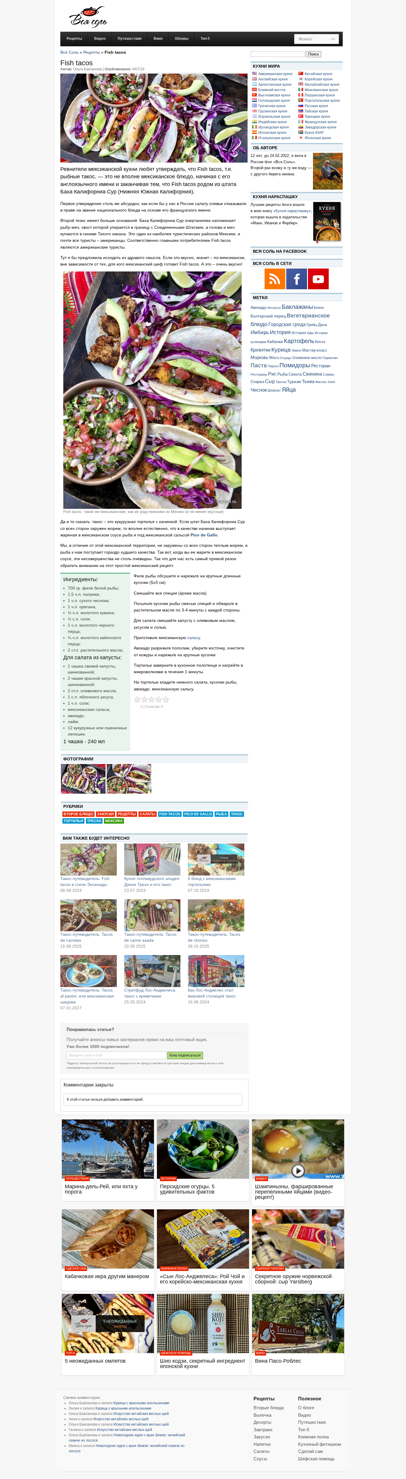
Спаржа (257, 381)
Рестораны (259, 374)
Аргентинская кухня (275, 84)
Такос (237, 814)
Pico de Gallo (198, 814)
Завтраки (263, 1429)
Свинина (312, 373)
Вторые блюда (269, 1407)
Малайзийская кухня (322, 84)
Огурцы (285, 358)
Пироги (273, 366)
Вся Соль (69, 52)
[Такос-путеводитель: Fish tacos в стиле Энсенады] (88, 859)
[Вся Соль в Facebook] (297, 288)
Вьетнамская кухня (274, 95)
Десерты (262, 1422)
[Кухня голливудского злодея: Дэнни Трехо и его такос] (152, 859)
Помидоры (294, 365)
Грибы (311, 325)
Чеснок (259, 390)
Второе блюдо (78, 814)
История (280, 332)
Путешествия (77, 1178)
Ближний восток (271, 90)
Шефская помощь (176, 1353)
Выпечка (262, 1415)
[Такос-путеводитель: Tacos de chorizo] (216, 915)
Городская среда (287, 324)
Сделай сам (76, 1268)
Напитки (262, 1444)
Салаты (147, 814)
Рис (272, 373)
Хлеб (331, 382)
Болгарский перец (268, 316)
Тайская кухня (316, 111)
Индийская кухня (272, 122)
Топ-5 (70, 1353)
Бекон (319, 308)
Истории (168, 1178)
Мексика (114, 821)
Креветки (260, 349)
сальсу (193, 637)
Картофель (299, 341)
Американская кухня (275, 74)
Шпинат (274, 390)
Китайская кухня (318, 74)
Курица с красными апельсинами (141, 1403)
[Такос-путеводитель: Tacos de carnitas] (88, 915)
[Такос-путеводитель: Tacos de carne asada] (152, 915)
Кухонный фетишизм (319, 1444)
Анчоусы (274, 307)
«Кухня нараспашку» (292, 211)
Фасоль (321, 382)
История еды (303, 333)
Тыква (308, 381)
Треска (94, 821)
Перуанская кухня (320, 95)
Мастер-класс (314, 350)
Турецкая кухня (317, 117)
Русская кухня (316, 106)
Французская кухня (321, 122)
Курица (281, 350)
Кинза (320, 342)
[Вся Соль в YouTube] (318, 288)
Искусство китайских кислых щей (141, 1414)
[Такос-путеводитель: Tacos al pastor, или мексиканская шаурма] (88, 971)
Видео (261, 1178)
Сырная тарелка (270, 1268)
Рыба (221, 814)
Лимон (296, 350)
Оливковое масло (307, 358)
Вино (260, 1353)
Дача (322, 325)
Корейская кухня (319, 79)
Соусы (260, 1458)
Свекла (295, 374)
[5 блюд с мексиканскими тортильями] (216, 859)
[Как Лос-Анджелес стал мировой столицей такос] (216, 971)
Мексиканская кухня (321, 90)
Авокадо (259, 307)
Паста (259, 365)
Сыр (270, 381)
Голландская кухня (274, 101)
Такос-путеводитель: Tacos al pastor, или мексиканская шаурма (87, 996)
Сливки (328, 374)
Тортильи (73, 821)
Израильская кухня (274, 117)
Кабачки (275, 341)
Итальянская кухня (274, 138)
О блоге (306, 1407)
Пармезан (330, 358)
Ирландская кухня (273, 127)
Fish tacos (169, 814)
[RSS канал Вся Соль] (275, 288)
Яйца (289, 389)
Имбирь (260, 332)
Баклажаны (297, 307)
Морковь (259, 357)
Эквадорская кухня (320, 127)
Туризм (294, 381)
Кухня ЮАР (314, 133)
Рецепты (91, 52)
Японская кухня (318, 138)
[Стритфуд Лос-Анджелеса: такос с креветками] (152, 971)
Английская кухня (273, 79)
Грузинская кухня (272, 111)
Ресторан (320, 365)
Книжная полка (174, 1268)
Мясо (274, 357)
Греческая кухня (272, 106)
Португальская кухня (322, 101)
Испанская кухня (272, 133)
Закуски (105, 814)
